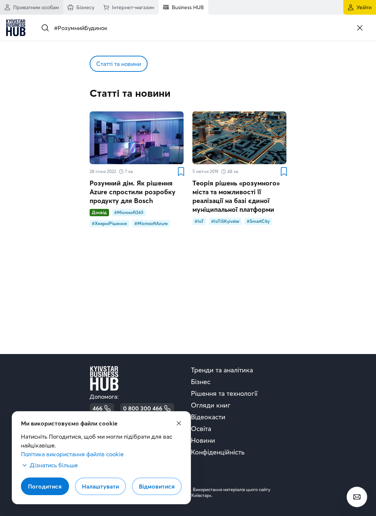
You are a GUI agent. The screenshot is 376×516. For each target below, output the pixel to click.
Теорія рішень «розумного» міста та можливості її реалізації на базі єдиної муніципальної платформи (236, 196)
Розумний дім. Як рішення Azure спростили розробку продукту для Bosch (133, 192)
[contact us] (357, 497)
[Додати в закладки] (181, 171)
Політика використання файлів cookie (72, 454)
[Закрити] (360, 28)
